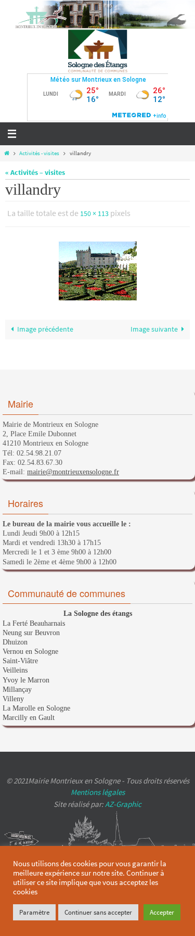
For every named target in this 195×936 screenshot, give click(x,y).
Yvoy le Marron (26, 680)
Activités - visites (39, 153)
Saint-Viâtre (20, 661)
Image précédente (45, 326)
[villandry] (97, 268)
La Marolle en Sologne (36, 708)
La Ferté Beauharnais (34, 623)
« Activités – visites (35, 172)
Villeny (13, 699)
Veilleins (15, 670)
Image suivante (154, 326)
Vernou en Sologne (30, 651)
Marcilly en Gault (29, 718)
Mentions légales (98, 792)
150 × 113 (94, 213)
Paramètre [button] (34, 912)
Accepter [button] (162, 912)
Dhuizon (15, 642)
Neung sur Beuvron (31, 633)
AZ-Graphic (122, 804)
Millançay (17, 689)
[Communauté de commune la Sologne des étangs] (97, 51)
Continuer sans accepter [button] (98, 912)
